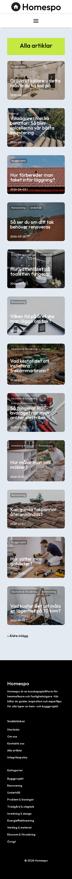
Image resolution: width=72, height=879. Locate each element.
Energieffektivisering (23, 403)
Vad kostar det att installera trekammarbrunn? (29, 365)
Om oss (12, 736)
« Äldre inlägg (17, 636)
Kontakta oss (15, 743)
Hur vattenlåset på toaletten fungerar (30, 271)
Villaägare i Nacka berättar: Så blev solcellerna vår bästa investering (32, 125)
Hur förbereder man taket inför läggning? (32, 177)
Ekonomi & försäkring (24, 349)
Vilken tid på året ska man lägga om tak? (32, 318)
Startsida (13, 729)
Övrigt (15, 113)
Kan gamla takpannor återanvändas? (33, 511)
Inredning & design (22, 445)
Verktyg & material (19, 827)
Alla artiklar (14, 750)
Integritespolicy (17, 757)
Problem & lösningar (23, 255)
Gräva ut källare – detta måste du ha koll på (35, 83)
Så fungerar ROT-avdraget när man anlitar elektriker (29, 413)
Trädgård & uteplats (20, 806)
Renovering (18, 207)
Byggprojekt (18, 66)
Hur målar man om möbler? (30, 464)
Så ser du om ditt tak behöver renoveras (32, 224)
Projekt (46, 349)
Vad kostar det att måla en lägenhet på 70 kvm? (35, 608)
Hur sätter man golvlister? (26, 561)
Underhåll (36, 207)
